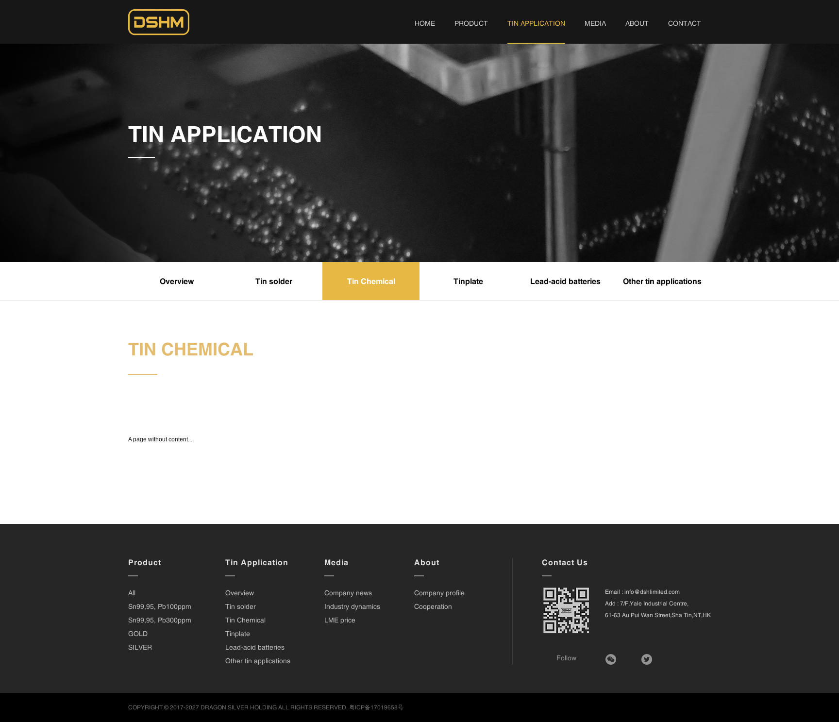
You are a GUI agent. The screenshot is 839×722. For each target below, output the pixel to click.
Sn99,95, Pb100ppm (159, 606)
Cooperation (433, 606)
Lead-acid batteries (565, 281)
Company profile (439, 593)
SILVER (140, 647)
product (471, 23)
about (637, 23)
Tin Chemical (371, 281)
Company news (348, 593)
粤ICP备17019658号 (376, 707)
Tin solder (273, 281)
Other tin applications (662, 281)
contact (684, 23)
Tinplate (468, 281)
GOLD (138, 634)
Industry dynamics (352, 606)
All (131, 593)
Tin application (536, 23)
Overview (177, 281)
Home (425, 23)
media (595, 23)
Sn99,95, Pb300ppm (159, 620)
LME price (339, 620)
